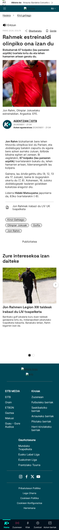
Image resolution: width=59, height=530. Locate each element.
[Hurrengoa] (52, 3)
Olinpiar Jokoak (17, 225)
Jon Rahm (13, 230)
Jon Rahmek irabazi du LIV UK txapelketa (31, 207)
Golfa (36, 225)
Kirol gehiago (15, 219)
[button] (56, 285)
